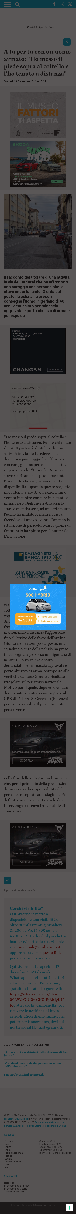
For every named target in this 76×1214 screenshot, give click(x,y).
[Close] (65, 584)
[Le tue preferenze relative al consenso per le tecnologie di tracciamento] (69, 1207)
